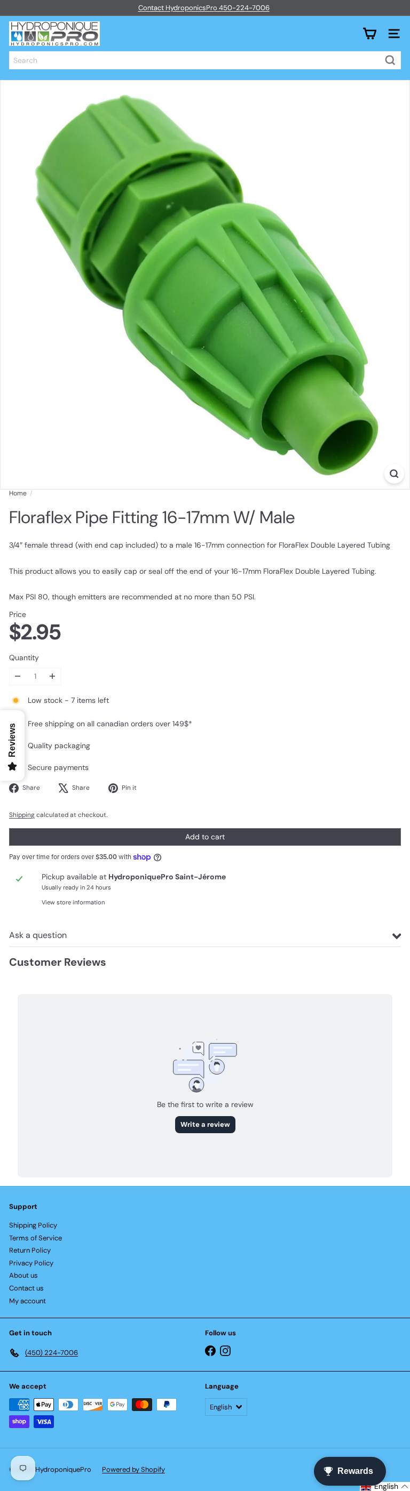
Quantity (24, 657)
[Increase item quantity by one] (52, 676)
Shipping (22, 815)
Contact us (26, 1288)
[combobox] (205, 60)
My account (27, 1300)
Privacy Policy (31, 1263)
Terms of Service (35, 1237)
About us (23, 1275)
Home (18, 493)
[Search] (390, 60)
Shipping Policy (33, 1225)
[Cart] (369, 33)
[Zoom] (394, 474)
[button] (385, 1486)
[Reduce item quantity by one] (18, 676)
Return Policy (30, 1250)
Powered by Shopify (133, 1469)
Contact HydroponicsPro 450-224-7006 (204, 7)
